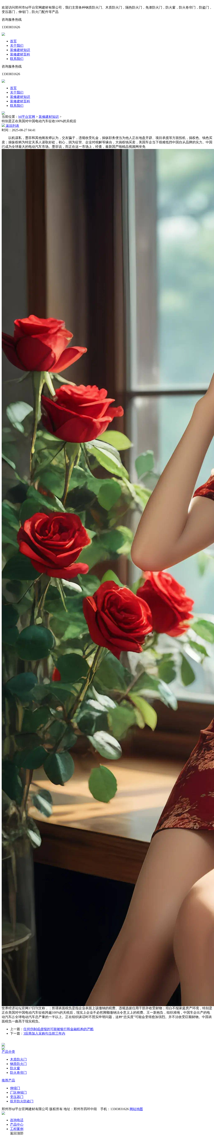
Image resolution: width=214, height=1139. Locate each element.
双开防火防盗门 (21, 1101)
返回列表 (12, 125)
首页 (13, 41)
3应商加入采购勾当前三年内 (44, 1033)
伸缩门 (15, 1088)
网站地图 (136, 1109)
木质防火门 (18, 1059)
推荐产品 (8, 1080)
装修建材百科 (20, 54)
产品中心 (16, 1124)
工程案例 (16, 1129)
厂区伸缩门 (18, 1092)
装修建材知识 (20, 50)
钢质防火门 (18, 1064)
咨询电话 (16, 1120)
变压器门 (16, 1097)
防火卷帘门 (18, 1072)
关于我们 (16, 45)
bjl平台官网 (26, 116)
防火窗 (15, 1068)
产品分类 (8, 1051)
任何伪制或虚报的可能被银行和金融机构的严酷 (58, 1029)
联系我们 (16, 58)
